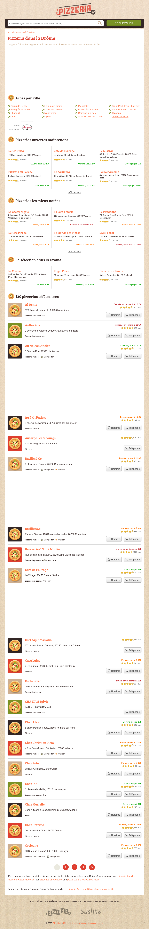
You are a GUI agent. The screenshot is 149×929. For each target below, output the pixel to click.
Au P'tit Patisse (35, 417)
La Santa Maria (63, 212)
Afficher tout (74, 192)
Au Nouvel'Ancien (37, 345)
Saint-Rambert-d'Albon (124, 109)
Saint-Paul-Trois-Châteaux (126, 106)
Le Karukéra (62, 172)
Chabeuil (15, 113)
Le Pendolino (108, 212)
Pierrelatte (83, 106)
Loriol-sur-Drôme (53, 109)
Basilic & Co (33, 458)
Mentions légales (70, 923)
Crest (13, 116)
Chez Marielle (35, 804)
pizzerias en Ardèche (51, 879)
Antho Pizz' (33, 325)
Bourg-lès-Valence (20, 109)
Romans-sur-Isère (87, 113)
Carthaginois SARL (38, 640)
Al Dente (31, 304)
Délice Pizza (16, 151)
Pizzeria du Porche (20, 172)
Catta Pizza (33, 681)
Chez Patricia (34, 825)
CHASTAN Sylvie (36, 701)
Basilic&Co (33, 528)
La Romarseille (109, 172)
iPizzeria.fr (57, 923)
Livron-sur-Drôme (53, 106)
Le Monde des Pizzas (67, 233)
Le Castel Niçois (18, 212)
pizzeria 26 (107, 889)
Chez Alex (32, 722)
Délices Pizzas (17, 233)
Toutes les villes (120, 116)
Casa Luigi (32, 660)
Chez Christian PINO (39, 742)
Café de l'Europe (64, 151)
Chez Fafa (32, 763)
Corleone (31, 845)
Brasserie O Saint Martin (42, 549)
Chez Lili (31, 783)
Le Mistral (106, 151)
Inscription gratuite (95, 923)
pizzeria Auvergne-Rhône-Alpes (84, 889)
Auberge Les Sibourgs (40, 438)
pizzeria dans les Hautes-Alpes (83, 879)
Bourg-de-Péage (19, 106)
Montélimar (50, 113)
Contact (82, 923)
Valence (116, 113)
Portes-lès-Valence (88, 109)
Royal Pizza (61, 271)
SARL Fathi (107, 233)
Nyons (47, 116)
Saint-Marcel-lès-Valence (91, 116)
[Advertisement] (74, 71)
